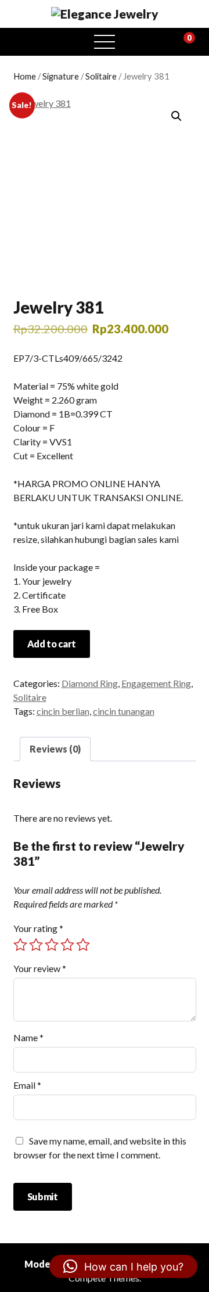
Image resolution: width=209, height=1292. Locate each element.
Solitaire (101, 76)
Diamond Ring (90, 683)
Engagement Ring (156, 683)
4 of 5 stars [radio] (67, 945)
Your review (39, 968)
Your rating (38, 928)
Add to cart (51, 643)
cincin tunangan (123, 711)
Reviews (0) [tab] (55, 748)
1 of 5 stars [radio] (20, 945)
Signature (60, 76)
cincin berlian (63, 711)
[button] (176, 116)
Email (27, 1085)
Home (24, 76)
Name (28, 1037)
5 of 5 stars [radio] (83, 945)
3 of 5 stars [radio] (52, 945)
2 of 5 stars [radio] (36, 945)
